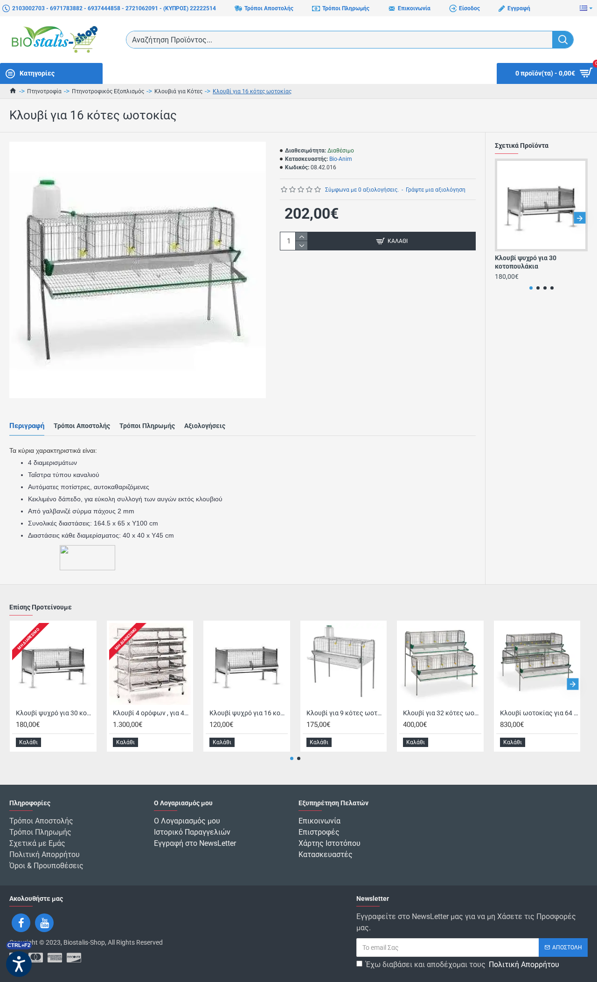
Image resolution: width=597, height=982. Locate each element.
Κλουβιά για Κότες (178, 91)
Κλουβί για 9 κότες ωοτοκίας (345, 713)
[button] (503, 218)
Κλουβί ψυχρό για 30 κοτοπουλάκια (525, 262)
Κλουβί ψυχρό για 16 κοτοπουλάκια (248, 713)
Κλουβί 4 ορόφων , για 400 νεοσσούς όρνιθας (152, 713)
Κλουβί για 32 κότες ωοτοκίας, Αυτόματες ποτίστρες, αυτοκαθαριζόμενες (442, 713)
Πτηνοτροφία (44, 91)
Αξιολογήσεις (204, 425)
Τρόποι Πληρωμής (147, 425)
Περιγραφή (26, 426)
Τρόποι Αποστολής (82, 425)
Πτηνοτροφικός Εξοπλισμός (108, 91)
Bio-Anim (340, 159)
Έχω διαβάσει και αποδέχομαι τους (462, 964)
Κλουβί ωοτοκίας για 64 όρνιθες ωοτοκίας (539, 713)
